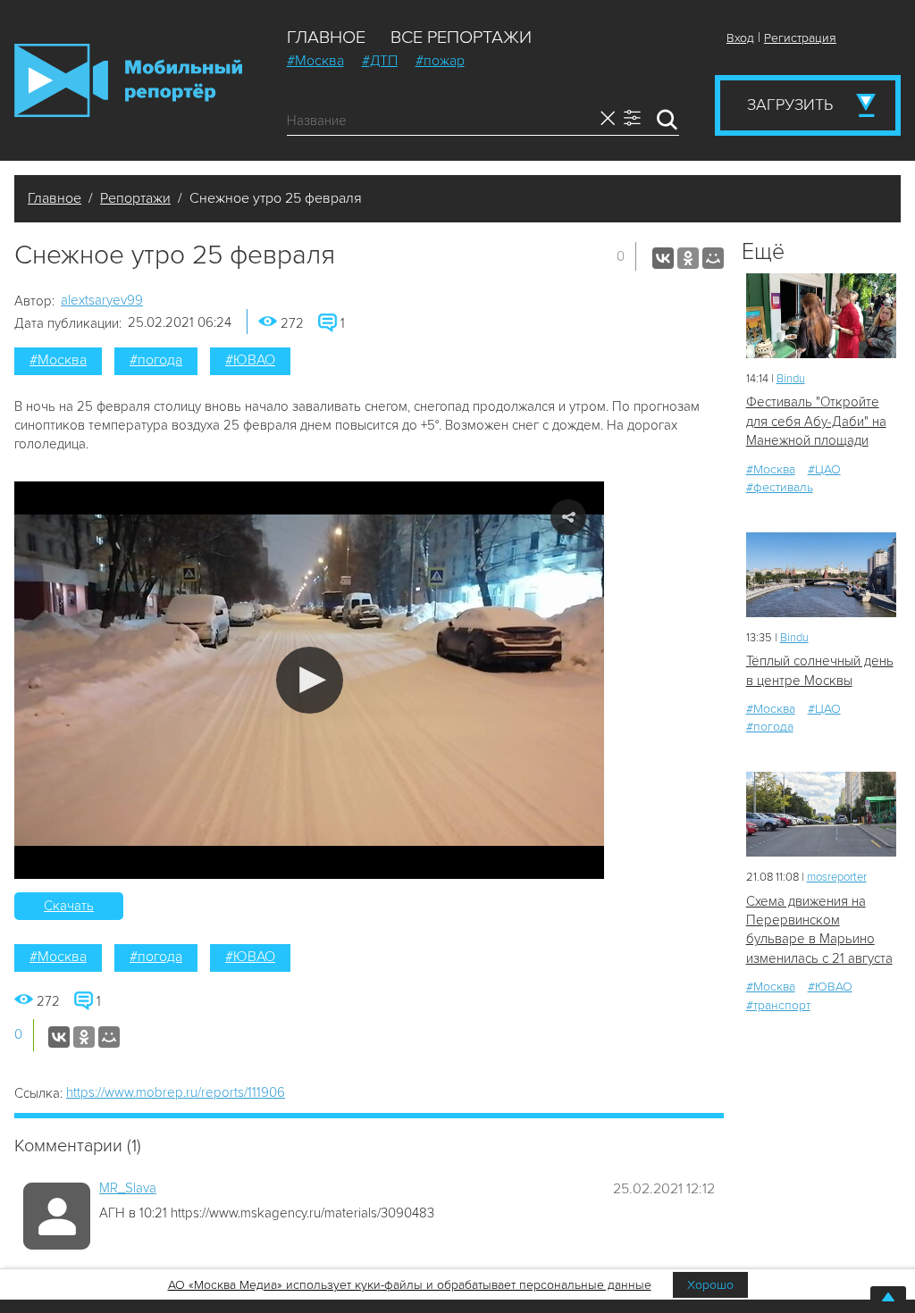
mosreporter (837, 877)
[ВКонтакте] (663, 258)
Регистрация (800, 38)
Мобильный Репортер (128, 80)
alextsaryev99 (102, 300)
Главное (326, 37)
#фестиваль (779, 487)
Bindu (790, 379)
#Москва (315, 61)
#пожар (440, 61)
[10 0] (821, 315)
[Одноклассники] (688, 258)
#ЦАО (824, 469)
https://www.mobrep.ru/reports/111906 (175, 1092)
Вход (740, 38)
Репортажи (135, 198)
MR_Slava (127, 1188)
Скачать (69, 906)
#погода (156, 360)
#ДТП (380, 61)
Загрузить (790, 104)
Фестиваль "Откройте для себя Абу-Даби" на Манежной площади (816, 421)
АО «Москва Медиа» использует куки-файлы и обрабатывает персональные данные (409, 1284)
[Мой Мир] (713, 258)
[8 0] (821, 574)
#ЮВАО (250, 360)
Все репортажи (461, 37)
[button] (309, 680)
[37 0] (821, 814)
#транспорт (778, 1005)
